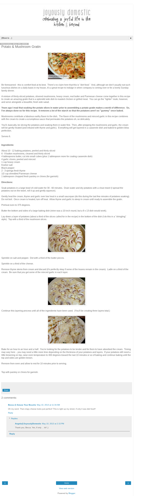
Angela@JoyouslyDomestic (28, 424)
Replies (14, 418)
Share (6, 390)
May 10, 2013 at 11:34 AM (48, 405)
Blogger (72, 493)
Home (66, 483)
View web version (66, 488)
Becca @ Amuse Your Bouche (22, 405)
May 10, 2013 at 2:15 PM (53, 424)
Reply (10, 413)
